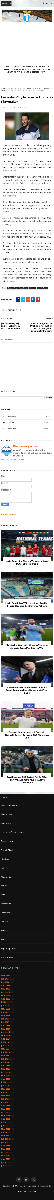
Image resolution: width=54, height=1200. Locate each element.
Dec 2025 (5, 985)
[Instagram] (51, 3)
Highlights (5, 859)
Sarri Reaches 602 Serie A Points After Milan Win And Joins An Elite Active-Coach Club (27, 780)
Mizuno (4, 885)
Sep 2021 (5, 1155)
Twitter (28, 422)
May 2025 (5, 1008)
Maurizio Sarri (7, 877)
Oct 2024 (5, 1032)
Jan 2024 (5, 1062)
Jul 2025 (5, 1002)
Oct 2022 (5, 1112)
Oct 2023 (5, 1072)
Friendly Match (7, 850)
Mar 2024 (5, 1055)
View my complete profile (12, 459)
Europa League (7, 841)
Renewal (4, 921)
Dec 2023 (5, 1065)
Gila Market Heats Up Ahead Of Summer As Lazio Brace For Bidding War (27, 646)
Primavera (5, 912)
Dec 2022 (5, 1105)
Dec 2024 (5, 1025)
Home (3, 88)
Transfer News (42, 288)
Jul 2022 (5, 1122)
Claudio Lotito (6, 814)
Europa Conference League (12, 832)
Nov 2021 (5, 1149)
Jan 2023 (5, 1102)
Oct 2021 (5, 1152)
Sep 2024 (5, 1035)
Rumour (38, 88)
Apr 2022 (5, 1132)
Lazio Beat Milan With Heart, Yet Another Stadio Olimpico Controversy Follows (26, 604)
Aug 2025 (5, 998)
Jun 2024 (5, 1045)
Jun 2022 (5, 1125)
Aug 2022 (5, 1119)
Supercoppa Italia (8, 948)
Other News (6, 903)
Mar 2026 (5, 975)
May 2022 (5, 1129)
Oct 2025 (5, 992)
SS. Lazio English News (27, 446)
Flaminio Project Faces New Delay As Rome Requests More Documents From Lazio (27, 690)
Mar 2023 (5, 1095)
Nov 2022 (5, 1109)
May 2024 (5, 1048)
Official (4, 894)
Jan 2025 (5, 1022)
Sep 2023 (5, 1075)
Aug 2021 (5, 1159)
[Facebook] (43, 3)
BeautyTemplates (28, 1186)
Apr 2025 (5, 1012)
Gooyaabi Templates (27, 1191)
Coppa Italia (6, 823)
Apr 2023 (5, 1092)
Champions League (9, 805)
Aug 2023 (5, 1079)
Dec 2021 (5, 1145)
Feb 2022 (5, 1139)
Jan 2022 (5, 1142)
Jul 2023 (5, 1082)
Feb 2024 (5, 1059)
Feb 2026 (5, 978)
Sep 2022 (5, 1115)
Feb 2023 (5, 1098)
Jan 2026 (5, 982)
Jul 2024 (5, 1042)
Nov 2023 (5, 1068)
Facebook (28, 417)
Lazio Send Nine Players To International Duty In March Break (27, 562)
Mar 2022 (5, 1135)
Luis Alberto (27, 88)
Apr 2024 (5, 1052)
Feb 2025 (5, 1018)
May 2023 (5, 1089)
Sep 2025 (5, 995)
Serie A (4, 939)
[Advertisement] (27, 44)
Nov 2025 (5, 988)
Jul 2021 (5, 1162)
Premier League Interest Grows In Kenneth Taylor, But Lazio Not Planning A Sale (27, 735)
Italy (3, 868)
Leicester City (13, 88)
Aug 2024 (5, 1038)
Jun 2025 (5, 1005)
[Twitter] (47, 3)
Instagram (28, 428)
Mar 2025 (5, 1015)
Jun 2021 (5, 1165)
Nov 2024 (5, 1029)
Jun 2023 (5, 1085)
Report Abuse (8, 514)
